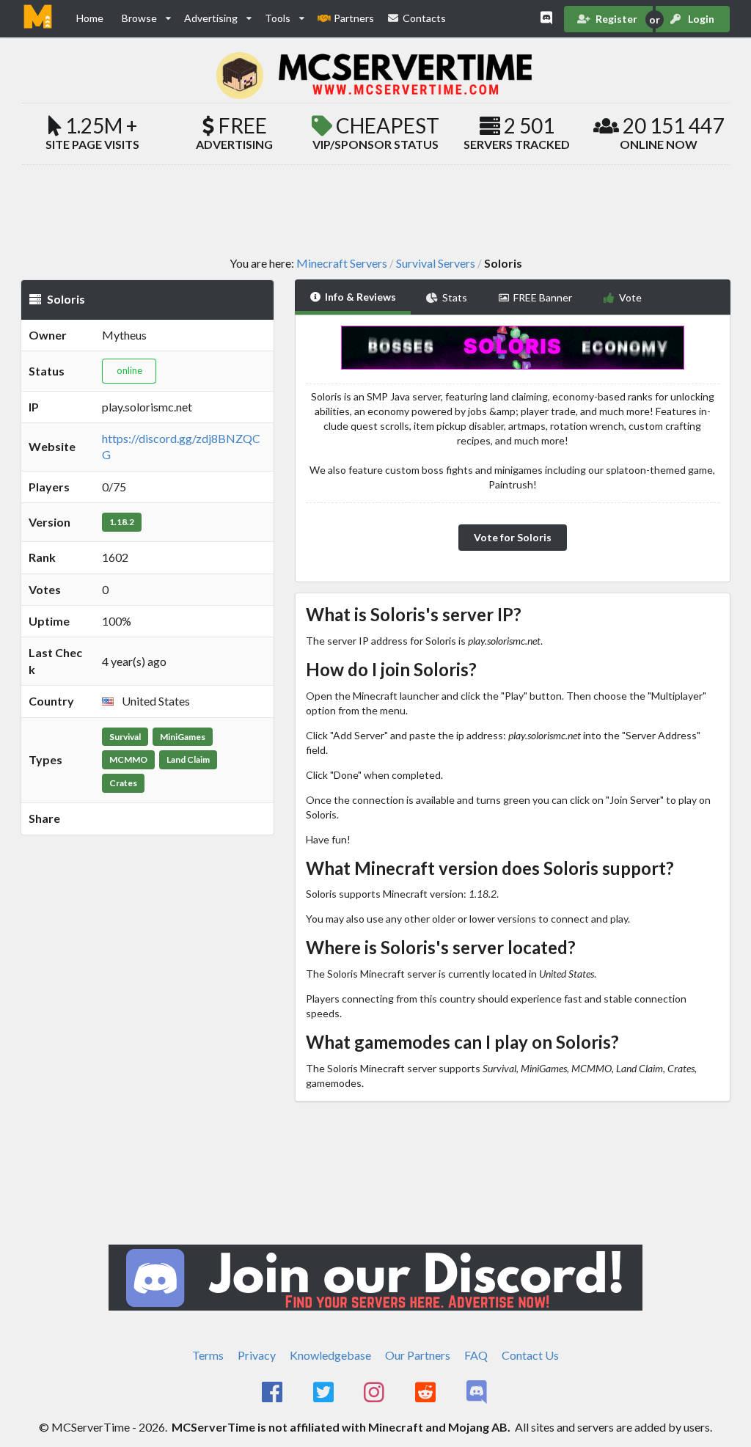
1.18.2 (121, 521)
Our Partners (417, 1355)
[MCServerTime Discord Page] (478, 1392)
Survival (125, 736)
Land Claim (188, 759)
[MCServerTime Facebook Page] (273, 1392)
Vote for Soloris (513, 537)
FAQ (476, 1355)
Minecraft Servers (341, 263)
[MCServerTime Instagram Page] (376, 1392)
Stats (454, 297)
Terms (208, 1355)
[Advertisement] (375, 210)
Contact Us (530, 1355)
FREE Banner (542, 297)
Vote (630, 297)
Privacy (257, 1355)
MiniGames (182, 736)
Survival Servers (435, 263)
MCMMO (128, 759)
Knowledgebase (330, 1355)
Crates (123, 782)
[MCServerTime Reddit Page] (426, 1392)
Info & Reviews (360, 296)
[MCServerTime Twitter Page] (324, 1392)
